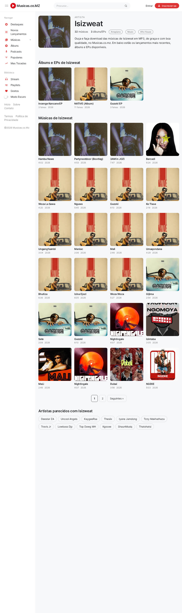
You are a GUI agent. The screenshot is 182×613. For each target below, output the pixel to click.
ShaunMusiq (125, 426)
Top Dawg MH (87, 426)
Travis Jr (46, 426)
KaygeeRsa (90, 418)
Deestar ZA (47, 418)
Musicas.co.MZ (28, 6)
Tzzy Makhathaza (154, 418)
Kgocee (107, 426)
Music (130, 31)
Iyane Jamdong (128, 418)
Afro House (145, 31)
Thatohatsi (145, 426)
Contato (9, 108)
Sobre (16, 104)
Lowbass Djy (65, 426)
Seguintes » (117, 398)
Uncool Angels (69, 418)
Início (7, 104)
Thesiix (108, 418)
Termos (8, 116)
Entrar (149, 5)
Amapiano (116, 31)
